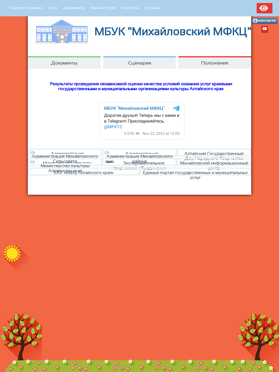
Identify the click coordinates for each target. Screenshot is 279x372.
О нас (53, 7)
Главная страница (26, 7)
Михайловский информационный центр (214, 163)
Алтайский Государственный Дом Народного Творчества (214, 154)
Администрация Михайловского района (140, 155)
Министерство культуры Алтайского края (65, 164)
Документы (74, 7)
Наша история (103, 7)
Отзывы (152, 7)
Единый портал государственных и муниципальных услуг (195, 173)
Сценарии (139, 63)
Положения (214, 63)
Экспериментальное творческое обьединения (139, 163)
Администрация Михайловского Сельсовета (65, 155)
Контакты (130, 7)
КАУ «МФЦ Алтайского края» (84, 172)
